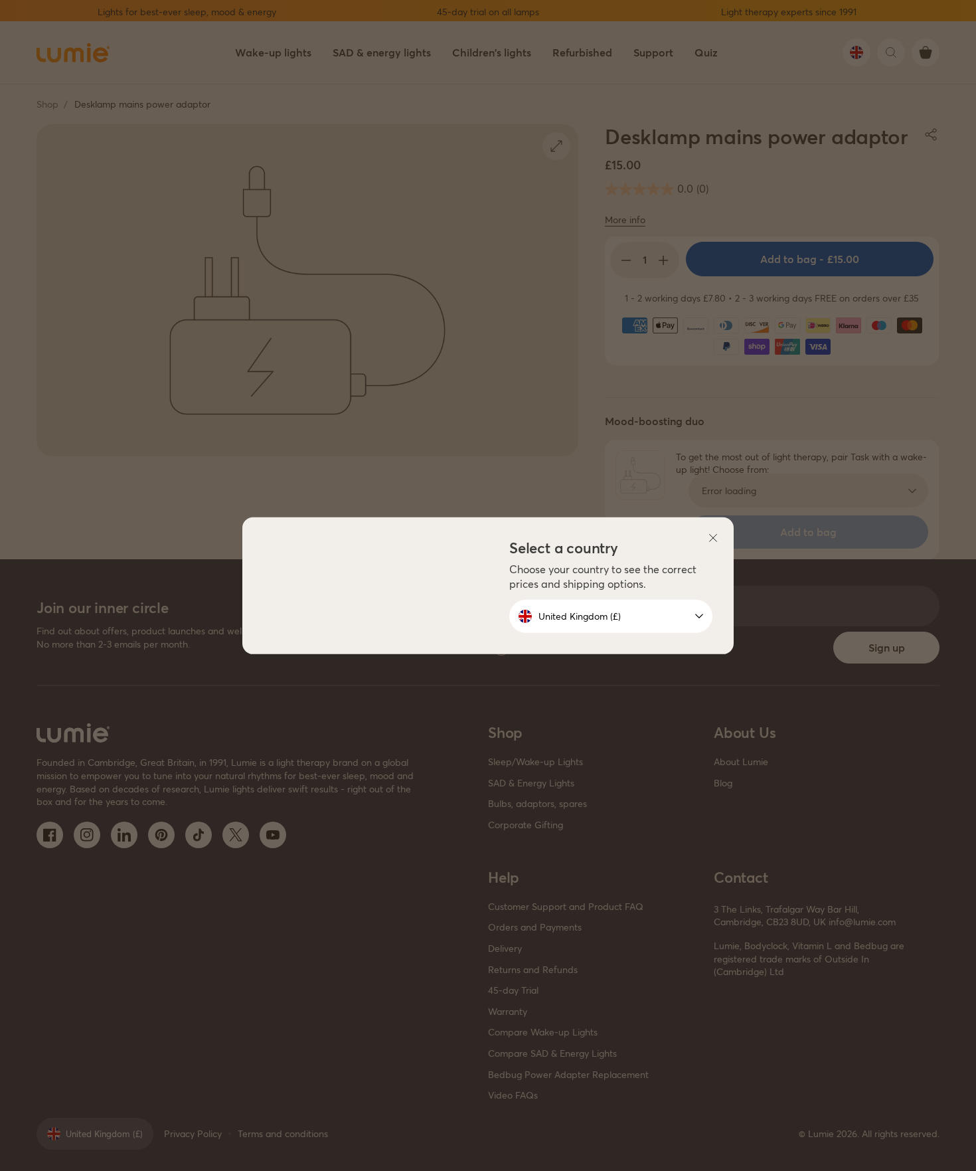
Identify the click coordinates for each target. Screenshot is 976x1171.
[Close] (713, 537)
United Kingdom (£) (579, 616)
